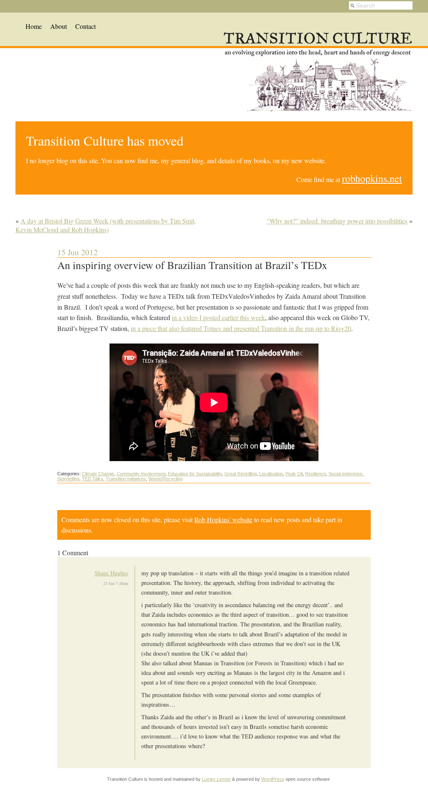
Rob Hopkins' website (223, 519)
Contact (85, 26)
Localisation (271, 473)
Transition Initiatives (126, 478)
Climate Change (98, 473)
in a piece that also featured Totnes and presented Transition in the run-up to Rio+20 (241, 328)
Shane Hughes (111, 573)
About (58, 26)
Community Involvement (141, 473)
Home (33, 26)
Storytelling (68, 478)
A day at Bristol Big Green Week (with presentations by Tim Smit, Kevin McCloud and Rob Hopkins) (105, 225)
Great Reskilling (240, 473)
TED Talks (92, 478)
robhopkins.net (372, 178)
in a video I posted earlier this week (218, 317)
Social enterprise (345, 473)
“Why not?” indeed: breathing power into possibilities (337, 220)
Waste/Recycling (165, 478)
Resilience (315, 473)
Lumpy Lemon (216, 779)
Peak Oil (294, 473)
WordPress (272, 779)
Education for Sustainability (195, 473)
